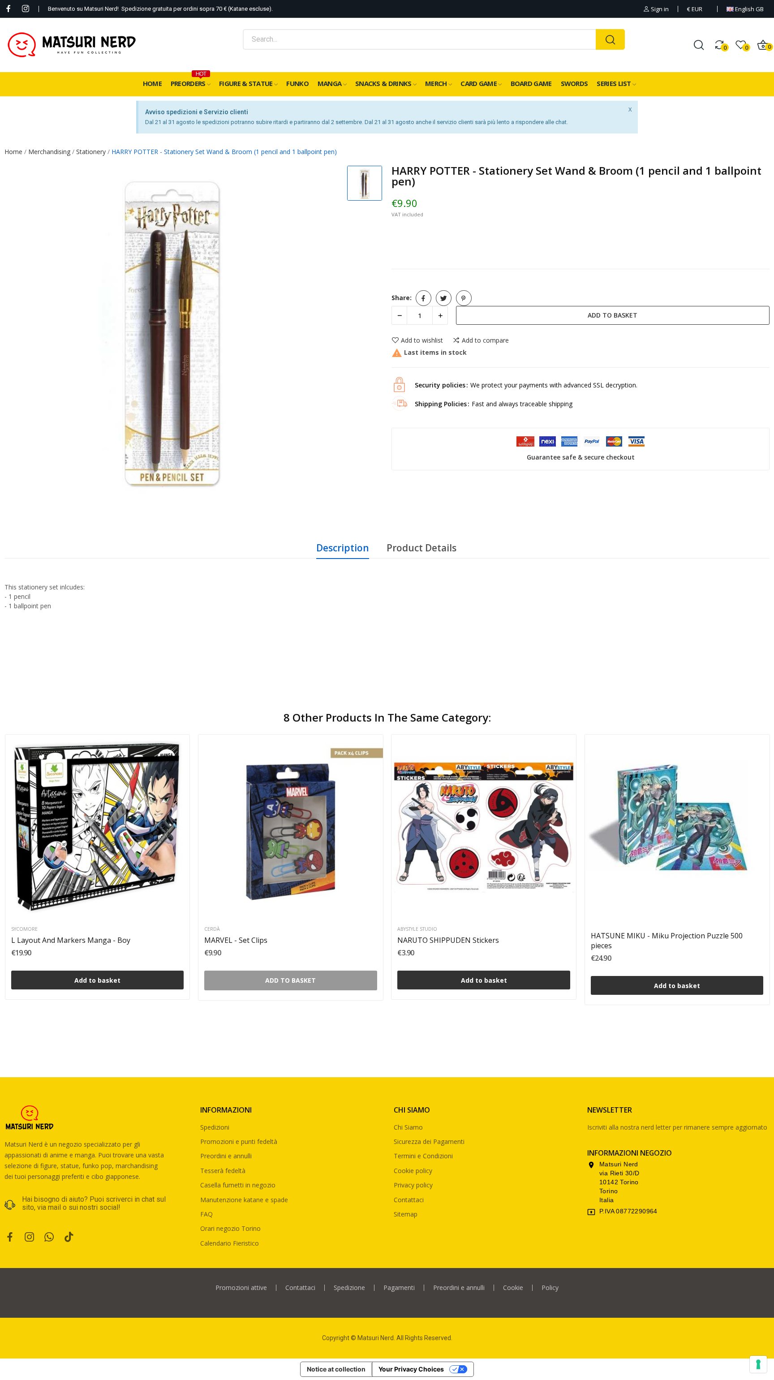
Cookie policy (413, 1170)
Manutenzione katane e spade (244, 1199)
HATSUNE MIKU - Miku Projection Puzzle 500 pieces (667, 940)
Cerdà (212, 929)
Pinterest (464, 298)
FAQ (206, 1214)
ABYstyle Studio (417, 929)
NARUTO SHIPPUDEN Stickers (448, 940)
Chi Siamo (408, 1127)
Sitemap (405, 1214)
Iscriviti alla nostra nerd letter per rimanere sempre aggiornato (677, 1127)
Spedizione (349, 1288)
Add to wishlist (422, 340)
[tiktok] (69, 1237)
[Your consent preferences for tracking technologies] (758, 1364)
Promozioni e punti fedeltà (238, 1141)
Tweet (444, 298)
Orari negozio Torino (230, 1228)
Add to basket (612, 315)
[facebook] (8, 8)
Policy (550, 1288)
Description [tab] (342, 548)
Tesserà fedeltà (222, 1170)
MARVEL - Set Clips (235, 940)
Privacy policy (413, 1185)
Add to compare (485, 340)
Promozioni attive (241, 1288)
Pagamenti (399, 1288)
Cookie (513, 1288)
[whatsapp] (49, 1237)
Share (423, 298)
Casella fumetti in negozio (237, 1185)
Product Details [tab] (421, 548)
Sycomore (24, 929)
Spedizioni (214, 1127)
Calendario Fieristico (229, 1243)
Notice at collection (336, 1369)
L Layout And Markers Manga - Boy (70, 940)
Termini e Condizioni (423, 1156)
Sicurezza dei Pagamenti (429, 1141)
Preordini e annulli (226, 1156)
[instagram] (26, 8)
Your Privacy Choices (411, 1369)
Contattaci (409, 1199)
